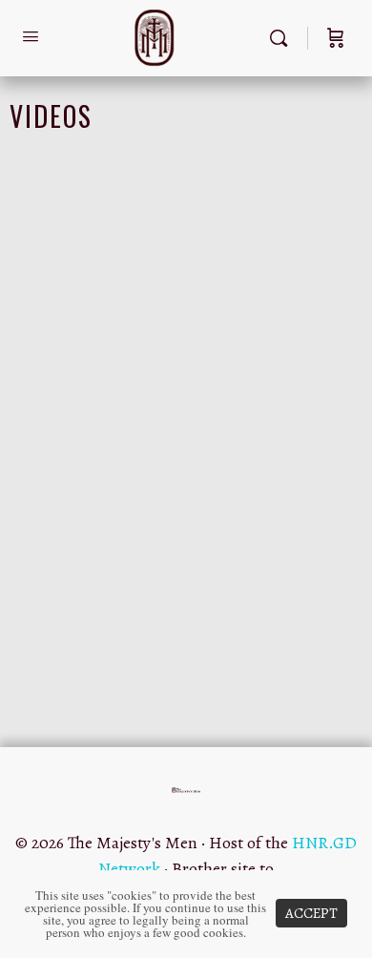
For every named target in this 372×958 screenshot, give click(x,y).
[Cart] (335, 38)
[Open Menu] (30, 36)
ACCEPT (311, 913)
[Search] (283, 38)
